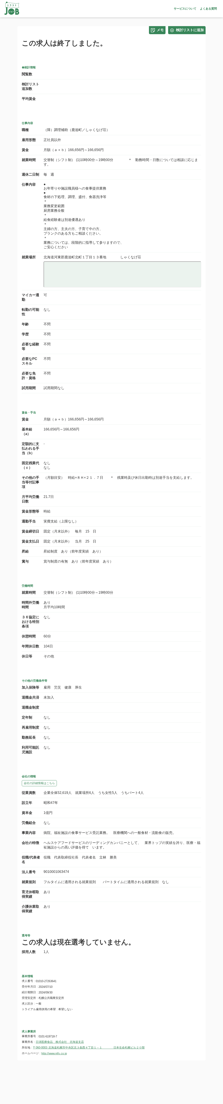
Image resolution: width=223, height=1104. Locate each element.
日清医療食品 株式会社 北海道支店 (60, 1042)
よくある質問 (208, 8)
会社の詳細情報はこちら (39, 783)
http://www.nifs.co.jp (54, 1053)
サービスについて (185, 8)
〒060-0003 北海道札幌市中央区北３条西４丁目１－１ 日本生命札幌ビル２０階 (89, 1047)
